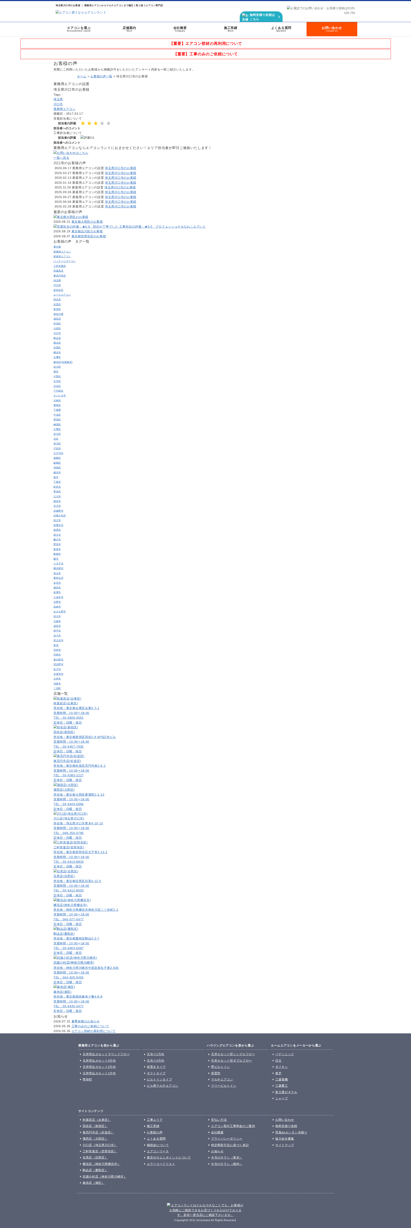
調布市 (57, 501)
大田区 (57, 328)
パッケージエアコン (65, 261)
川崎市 (57, 400)
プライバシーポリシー (227, 1138)
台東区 (57, 357)
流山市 (57, 573)
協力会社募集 (284, 1138)
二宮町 (57, 688)
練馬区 (57, 424)
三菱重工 (281, 1085)
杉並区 (57, 323)
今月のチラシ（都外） (227, 1164)
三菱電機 (281, 1079)
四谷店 (57, 299)
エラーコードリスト (161, 1164)
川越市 (57, 621)
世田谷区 (58, 290)
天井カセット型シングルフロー (233, 1054)
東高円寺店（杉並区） (98, 1132)
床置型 (215, 1073)
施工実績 (230, 29)
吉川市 (57, 616)
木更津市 (58, 674)
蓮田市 (57, 587)
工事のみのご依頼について (90, 1026)
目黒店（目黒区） (95, 1157)
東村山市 (58, 578)
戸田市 (57, 448)
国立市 (57, 535)
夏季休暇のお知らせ (85, 1021)
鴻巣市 (57, 683)
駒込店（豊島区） (95, 1170)
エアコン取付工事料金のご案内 (233, 1126)
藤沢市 (57, 539)
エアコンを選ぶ (79, 29)
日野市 (57, 602)
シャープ (281, 1098)
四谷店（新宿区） (95, 1126)
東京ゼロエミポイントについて (169, 1157)
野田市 (57, 544)
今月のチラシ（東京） (227, 1157)
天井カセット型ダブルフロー (231, 1060)
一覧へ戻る (61, 157)
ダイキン (281, 1067)
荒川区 (57, 443)
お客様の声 (155, 1132)
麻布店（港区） (94, 1182)
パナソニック (284, 1054)
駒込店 (57, 338)
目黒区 (57, 347)
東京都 (57, 246)
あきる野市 (60, 611)
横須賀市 (58, 568)
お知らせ (217, 1151)
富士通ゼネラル (286, 1092)
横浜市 (57, 352)
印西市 (57, 654)
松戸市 (57, 669)
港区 (56, 371)
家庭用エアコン (62, 256)
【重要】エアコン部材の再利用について (205, 43)
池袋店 (57, 467)
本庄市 (57, 583)
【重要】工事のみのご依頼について (205, 54)
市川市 (57, 506)
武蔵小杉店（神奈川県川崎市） (105, 1176)
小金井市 (58, 597)
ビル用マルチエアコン (162, 1085)
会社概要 (180, 29)
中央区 (57, 414)
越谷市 (57, 472)
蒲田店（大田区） (95, 1138)
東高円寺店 (60, 275)
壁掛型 (87, 1079)
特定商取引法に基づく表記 (230, 1145)
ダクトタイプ (156, 1073)
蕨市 (56, 559)
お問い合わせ (332, 29)
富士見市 (58, 640)
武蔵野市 (58, 511)
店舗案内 (129, 29)
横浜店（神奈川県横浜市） (101, 1164)
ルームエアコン (62, 294)
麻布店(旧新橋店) (63, 362)
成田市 (57, 626)
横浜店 (57, 342)
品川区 (57, 366)
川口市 (58, 104)
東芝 (278, 1073)
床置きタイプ (156, 1067)
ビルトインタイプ (159, 1079)
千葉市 (57, 482)
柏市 (56, 477)
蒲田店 (57, 318)
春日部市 (58, 659)
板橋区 (57, 462)
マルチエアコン (222, 1079)
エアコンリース (158, 1151)
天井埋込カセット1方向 (99, 1073)
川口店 (57, 285)
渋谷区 (57, 386)
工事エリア (155, 1119)
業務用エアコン (65, 109)
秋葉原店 (58, 270)
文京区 (57, 381)
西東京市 (58, 525)
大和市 (57, 678)
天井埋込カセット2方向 (99, 1067)
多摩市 (57, 592)
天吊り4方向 (155, 1060)
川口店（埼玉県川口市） (100, 1145)
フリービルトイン (223, 1085)
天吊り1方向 (155, 1054)
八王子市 (58, 563)
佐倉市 (57, 606)
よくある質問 (281, 29)
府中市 (57, 630)
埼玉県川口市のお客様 (120, 168)
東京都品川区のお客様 (87, 231)
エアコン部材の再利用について (93, 1031)
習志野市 (58, 664)
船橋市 (57, 554)
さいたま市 (60, 395)
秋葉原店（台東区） (97, 1119)
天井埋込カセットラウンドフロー (106, 1054)
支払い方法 (219, 1119)
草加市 (57, 491)
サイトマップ (284, 1145)
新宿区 (57, 309)
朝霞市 (57, 530)
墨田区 (57, 419)
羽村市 (57, 650)
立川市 (57, 496)
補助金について (158, 1145)
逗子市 (57, 635)
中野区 (57, 376)
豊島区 (57, 405)
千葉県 (57, 410)
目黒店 (57, 304)
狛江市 (57, 520)
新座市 (57, 549)
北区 (56, 438)
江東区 (57, 429)
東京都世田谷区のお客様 (88, 236)
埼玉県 (58, 99)
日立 (278, 1060)
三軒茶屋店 (60, 266)
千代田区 (58, 390)
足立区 (57, 434)
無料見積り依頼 (286, 1126)
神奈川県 (58, 314)
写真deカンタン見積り (291, 1132)
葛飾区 (57, 458)
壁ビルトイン (220, 1067)
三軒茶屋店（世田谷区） (100, 1151)
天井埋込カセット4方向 (99, 1060)
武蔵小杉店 (60, 515)
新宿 (56, 645)
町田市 (57, 486)
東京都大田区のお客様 (87, 221)
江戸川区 (58, 453)
